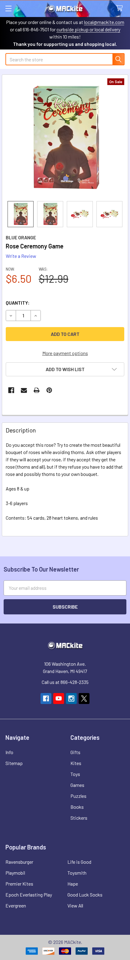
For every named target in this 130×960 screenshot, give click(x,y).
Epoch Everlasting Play (28, 894)
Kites (75, 763)
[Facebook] (11, 390)
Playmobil (15, 873)
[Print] (36, 390)
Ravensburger (19, 862)
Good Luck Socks (84, 894)
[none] (65, 137)
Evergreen (15, 905)
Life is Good (79, 862)
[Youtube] (58, 698)
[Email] (23, 390)
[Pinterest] (49, 390)
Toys (75, 774)
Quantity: (18, 303)
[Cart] (121, 8)
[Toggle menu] (8, 8)
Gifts (75, 752)
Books (77, 807)
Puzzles (78, 796)
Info (9, 752)
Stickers (78, 818)
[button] (65, 369)
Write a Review (21, 256)
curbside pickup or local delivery (88, 29)
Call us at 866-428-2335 (65, 682)
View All (75, 905)
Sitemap (14, 763)
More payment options (65, 353)
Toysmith (76, 873)
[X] (84, 698)
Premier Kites (19, 884)
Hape (72, 884)
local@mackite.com (104, 22)
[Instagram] (71, 698)
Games (77, 785)
